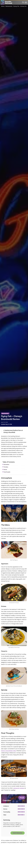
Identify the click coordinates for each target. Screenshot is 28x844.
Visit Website (17, 833)
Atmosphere (6, 464)
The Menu (6, 466)
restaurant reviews (18, 788)
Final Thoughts (7, 471)
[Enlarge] (25, 506)
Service (5, 469)
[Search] (23, 2)
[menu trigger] (26, 2)
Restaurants (5, 413)
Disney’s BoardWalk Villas (8, 751)
